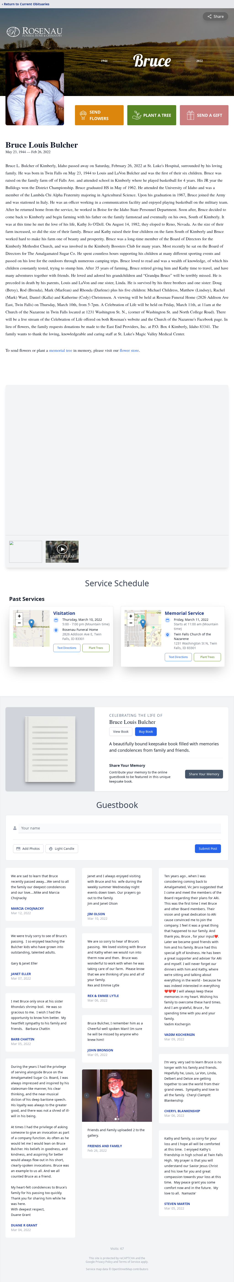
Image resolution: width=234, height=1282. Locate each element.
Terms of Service (129, 1262)
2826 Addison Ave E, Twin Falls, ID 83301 (81, 636)
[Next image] (147, 1095)
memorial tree (60, 350)
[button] (31, 623)
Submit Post (208, 848)
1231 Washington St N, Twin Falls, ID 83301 (195, 645)
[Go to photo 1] (115, 1119)
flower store (129, 350)
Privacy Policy (104, 1262)
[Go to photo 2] (118, 1119)
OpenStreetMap (122, 1269)
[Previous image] (86, 1095)
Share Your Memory (204, 774)
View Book (120, 731)
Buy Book (146, 731)
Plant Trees (96, 648)
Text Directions (66, 648)
